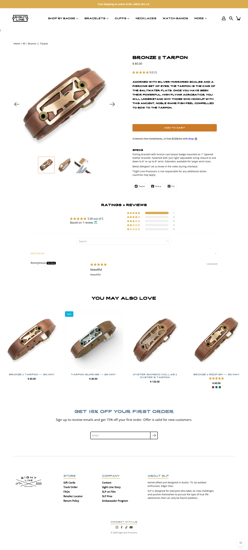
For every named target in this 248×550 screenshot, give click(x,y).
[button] (140, 72)
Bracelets (95, 18)
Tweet (142, 186)
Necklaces (146, 18)
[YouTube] (131, 527)
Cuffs (120, 18)
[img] (98, 264)
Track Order (70, 487)
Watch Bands (175, 18)
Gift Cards (69, 482)
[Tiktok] (126, 527)
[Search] (231, 18)
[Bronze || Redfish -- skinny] (216, 339)
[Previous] (16, 104)
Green (220, 387)
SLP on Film (109, 491)
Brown (213, 387)
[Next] (112, 104)
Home (16, 43)
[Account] (223, 18)
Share (158, 186)
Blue (216, 387)
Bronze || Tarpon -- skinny (31, 374)
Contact (106, 482)
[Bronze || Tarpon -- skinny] (32, 339)
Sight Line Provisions (127, 532)
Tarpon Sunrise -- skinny (93, 374)
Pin (173, 186)
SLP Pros (107, 496)
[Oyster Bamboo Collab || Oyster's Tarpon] (155, 339)
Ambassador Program (115, 500)
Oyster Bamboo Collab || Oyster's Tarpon (155, 375)
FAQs (66, 491)
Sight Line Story (111, 487)
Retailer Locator (73, 496)
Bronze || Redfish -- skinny (216, 374)
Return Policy (71, 500)
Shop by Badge (61, 18)
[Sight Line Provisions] (20, 18)
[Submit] (154, 435)
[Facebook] (121, 527)
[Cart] (238, 18)
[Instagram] (116, 527)
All (24, 43)
